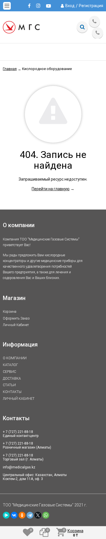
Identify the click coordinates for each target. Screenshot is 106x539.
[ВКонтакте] (14, 515)
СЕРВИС (9, 372)
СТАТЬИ (9, 385)
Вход (70, 5)
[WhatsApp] (45, 515)
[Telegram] (30, 515)
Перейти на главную (51, 189)
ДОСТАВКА (12, 379)
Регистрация (91, 5)
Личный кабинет (16, 325)
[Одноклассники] (22, 515)
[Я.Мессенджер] (6, 515)
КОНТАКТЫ (12, 392)
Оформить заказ (16, 318)
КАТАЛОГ (10, 365)
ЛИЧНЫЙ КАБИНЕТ (18, 399)
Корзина (9, 312)
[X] (37, 515)
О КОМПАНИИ (15, 358)
